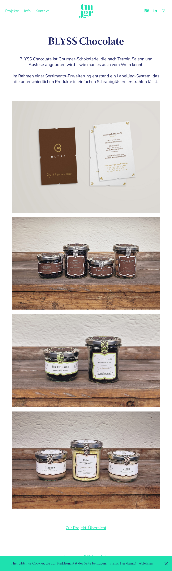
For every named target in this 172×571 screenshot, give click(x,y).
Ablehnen (146, 563)
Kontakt (42, 10)
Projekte (12, 10)
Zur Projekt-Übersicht (86, 527)
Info (27, 10)
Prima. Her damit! (122, 563)
